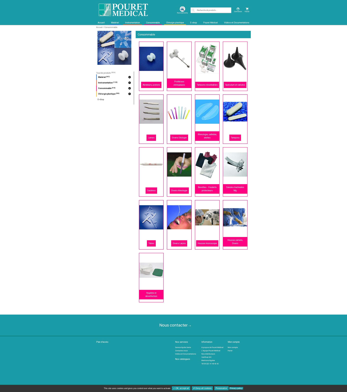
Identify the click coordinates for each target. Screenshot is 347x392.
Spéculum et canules (235, 85)
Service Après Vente (183, 347)
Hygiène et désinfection (151, 294)
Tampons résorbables (207, 85)
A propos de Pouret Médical (212, 347)
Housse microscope (207, 243)
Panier (230, 351)
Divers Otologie (179, 137)
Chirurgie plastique (175, 22)
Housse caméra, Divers (235, 242)
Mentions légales (208, 360)
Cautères (151, 190)
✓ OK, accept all (181, 388)
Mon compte (233, 347)
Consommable (153, 22)
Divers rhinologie (179, 190)
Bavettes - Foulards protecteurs (207, 189)
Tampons (235, 137)
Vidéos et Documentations (236, 22)
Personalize (221, 388)
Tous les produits (105, 73)
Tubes (151, 243)
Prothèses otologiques (179, 83)
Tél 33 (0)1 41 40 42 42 (210, 364)
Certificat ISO (206, 357)
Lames (151, 137)
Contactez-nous (181, 351)
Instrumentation (132, 22)
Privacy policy (236, 388)
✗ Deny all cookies (202, 388)
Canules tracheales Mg (235, 189)
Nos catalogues (182, 359)
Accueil (101, 22)
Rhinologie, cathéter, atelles (207, 136)
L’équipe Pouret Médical (210, 351)
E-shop (193, 22)
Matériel (115, 22)
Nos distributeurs (208, 354)
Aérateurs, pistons (151, 85)
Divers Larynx (179, 243)
